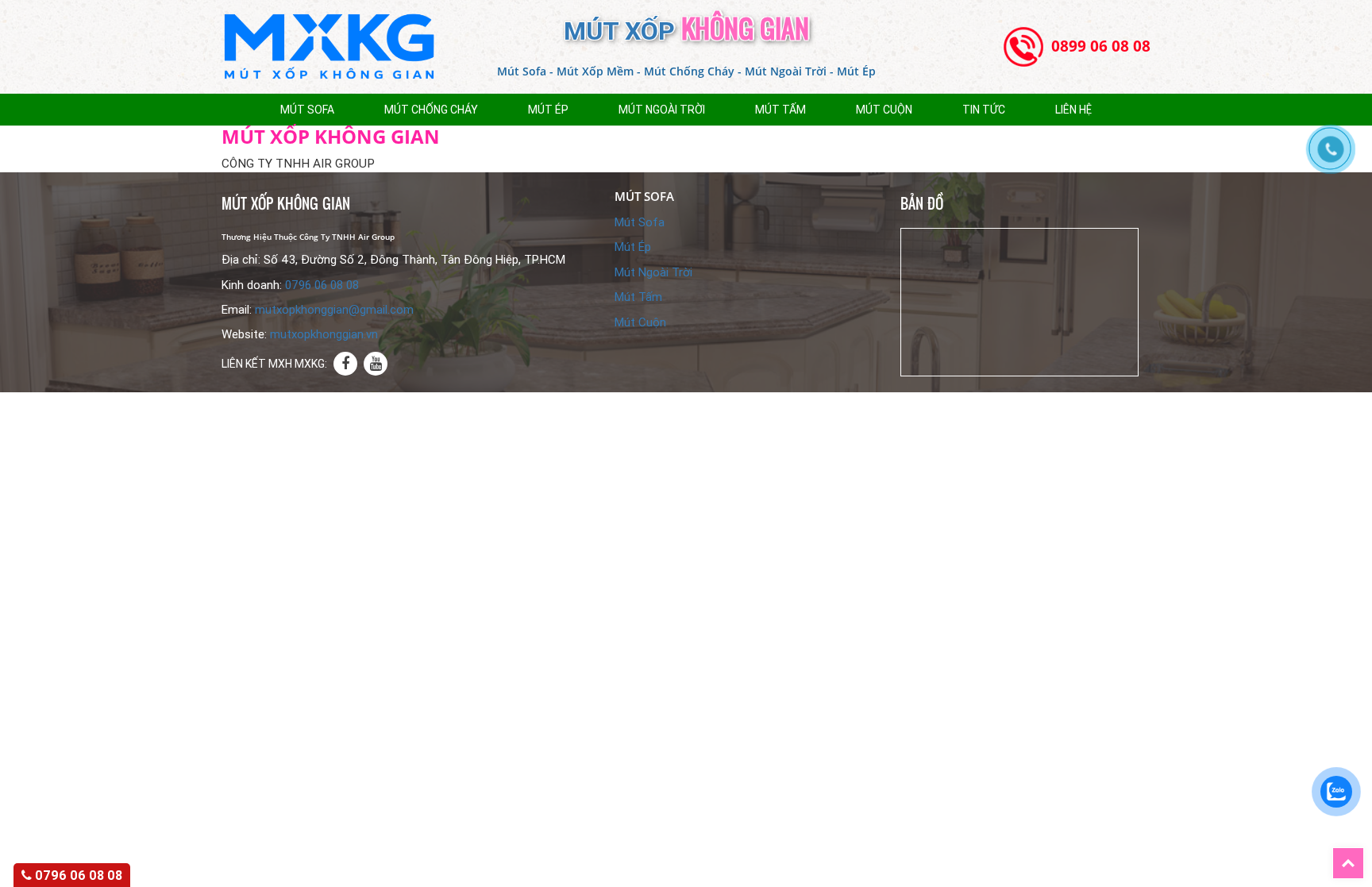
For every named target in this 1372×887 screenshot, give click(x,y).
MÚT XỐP (686, 31)
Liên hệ (1073, 109)
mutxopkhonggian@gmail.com (334, 310)
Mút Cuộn (884, 109)
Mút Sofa (307, 109)
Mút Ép (633, 247)
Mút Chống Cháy (431, 109)
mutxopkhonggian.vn (324, 334)
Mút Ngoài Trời (662, 109)
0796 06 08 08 (322, 285)
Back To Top (1363, 856)
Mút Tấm (780, 109)
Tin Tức (983, 109)
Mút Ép (548, 109)
